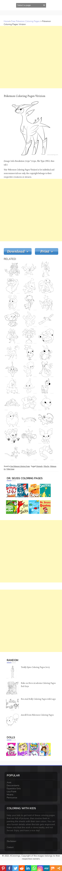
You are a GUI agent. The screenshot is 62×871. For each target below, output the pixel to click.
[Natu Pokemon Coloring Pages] (46, 402)
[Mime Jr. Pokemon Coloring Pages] (29, 386)
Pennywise (12, 797)
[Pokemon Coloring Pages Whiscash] (46, 419)
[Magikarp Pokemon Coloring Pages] (46, 302)
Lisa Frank (11, 791)
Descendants (13, 785)
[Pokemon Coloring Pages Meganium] (12, 386)
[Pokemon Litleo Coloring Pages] (12, 436)
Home (6, 21)
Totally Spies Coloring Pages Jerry (35, 667)
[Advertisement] (31, 57)
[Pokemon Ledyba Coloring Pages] (46, 352)
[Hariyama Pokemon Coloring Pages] (29, 402)
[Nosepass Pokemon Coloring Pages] (46, 336)
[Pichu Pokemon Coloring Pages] (46, 436)
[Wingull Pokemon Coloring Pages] (46, 319)
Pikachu (46, 466)
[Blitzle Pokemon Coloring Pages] (46, 386)
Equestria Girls (14, 788)
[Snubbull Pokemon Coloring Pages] (12, 319)
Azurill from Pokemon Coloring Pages (37, 714)
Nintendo (39, 466)
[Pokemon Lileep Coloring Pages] (29, 336)
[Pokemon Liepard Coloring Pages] (12, 352)
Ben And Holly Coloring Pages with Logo (38, 699)
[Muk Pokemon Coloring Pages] (12, 402)
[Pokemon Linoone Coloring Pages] (29, 419)
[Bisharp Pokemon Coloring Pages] (46, 269)
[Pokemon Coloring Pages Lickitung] (46, 286)
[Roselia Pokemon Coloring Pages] (29, 436)
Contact (10, 847)
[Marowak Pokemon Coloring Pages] (29, 286)
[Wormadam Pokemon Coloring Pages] (12, 369)
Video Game (10, 469)
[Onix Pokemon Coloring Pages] (46, 452)
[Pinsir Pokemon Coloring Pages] (29, 269)
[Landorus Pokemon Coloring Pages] (12, 286)
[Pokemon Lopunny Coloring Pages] (12, 336)
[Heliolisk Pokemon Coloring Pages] (12, 452)
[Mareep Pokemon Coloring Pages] (12, 419)
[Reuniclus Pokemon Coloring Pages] (29, 452)
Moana (10, 794)
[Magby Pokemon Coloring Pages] (29, 369)
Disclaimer (11, 841)
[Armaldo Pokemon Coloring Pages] (12, 269)
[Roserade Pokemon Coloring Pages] (29, 302)
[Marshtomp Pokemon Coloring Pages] (29, 319)
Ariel (9, 782)
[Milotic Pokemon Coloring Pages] (46, 369)
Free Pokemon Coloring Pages (25, 21)
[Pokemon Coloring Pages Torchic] (29, 352)
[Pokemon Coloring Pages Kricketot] (12, 302)
